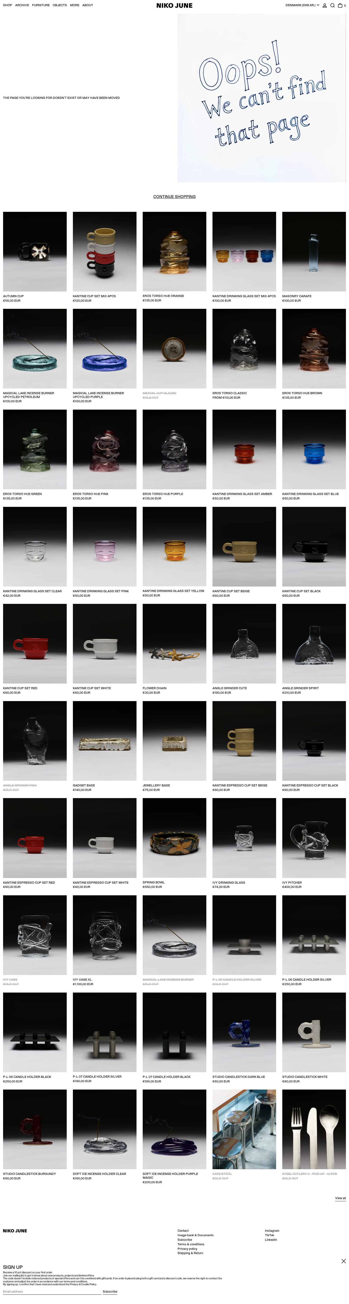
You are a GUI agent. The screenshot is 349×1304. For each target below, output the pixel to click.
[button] (332, 5)
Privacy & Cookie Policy (83, 1284)
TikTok (269, 1235)
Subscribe (185, 1239)
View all (340, 1198)
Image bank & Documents (196, 1235)
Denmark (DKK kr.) (301, 5)
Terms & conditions (191, 1244)
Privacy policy (187, 1249)
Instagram (272, 1230)
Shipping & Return (190, 1253)
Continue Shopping (174, 197)
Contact (183, 1230)
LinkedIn (271, 1239)
